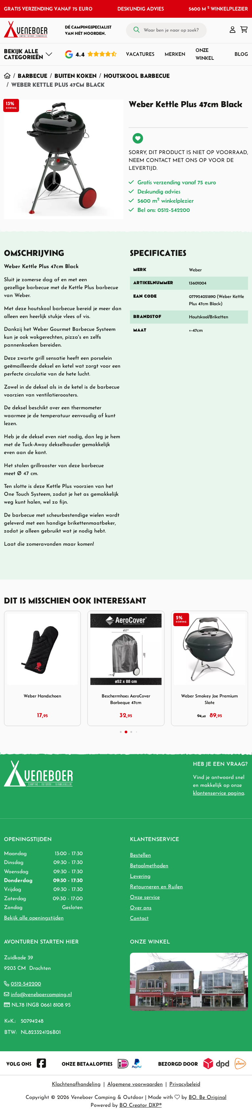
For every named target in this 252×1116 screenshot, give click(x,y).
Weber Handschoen (42, 696)
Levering (140, 876)
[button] (233, 30)
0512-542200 (26, 984)
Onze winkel (205, 54)
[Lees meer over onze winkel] (189, 981)
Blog (241, 54)
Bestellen (140, 855)
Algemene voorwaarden (135, 1084)
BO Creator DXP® (140, 1105)
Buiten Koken (75, 75)
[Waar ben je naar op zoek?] (136, 30)
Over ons (141, 908)
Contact (139, 918)
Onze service (145, 897)
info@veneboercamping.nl (41, 994)
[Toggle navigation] (28, 54)
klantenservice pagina (218, 793)
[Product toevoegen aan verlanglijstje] (137, 138)
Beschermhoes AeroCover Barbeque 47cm (126, 699)
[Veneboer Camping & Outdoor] (25, 29)
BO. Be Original (207, 1097)
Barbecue (32, 75)
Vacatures (140, 54)
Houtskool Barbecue (137, 75)
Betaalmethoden (149, 866)
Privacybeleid (184, 1084)
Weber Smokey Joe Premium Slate (209, 699)
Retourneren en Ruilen (156, 887)
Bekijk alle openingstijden (34, 918)
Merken (175, 54)
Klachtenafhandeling (76, 1084)
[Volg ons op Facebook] (41, 1064)
